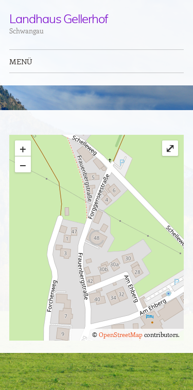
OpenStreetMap (121, 334)
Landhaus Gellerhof (58, 18)
